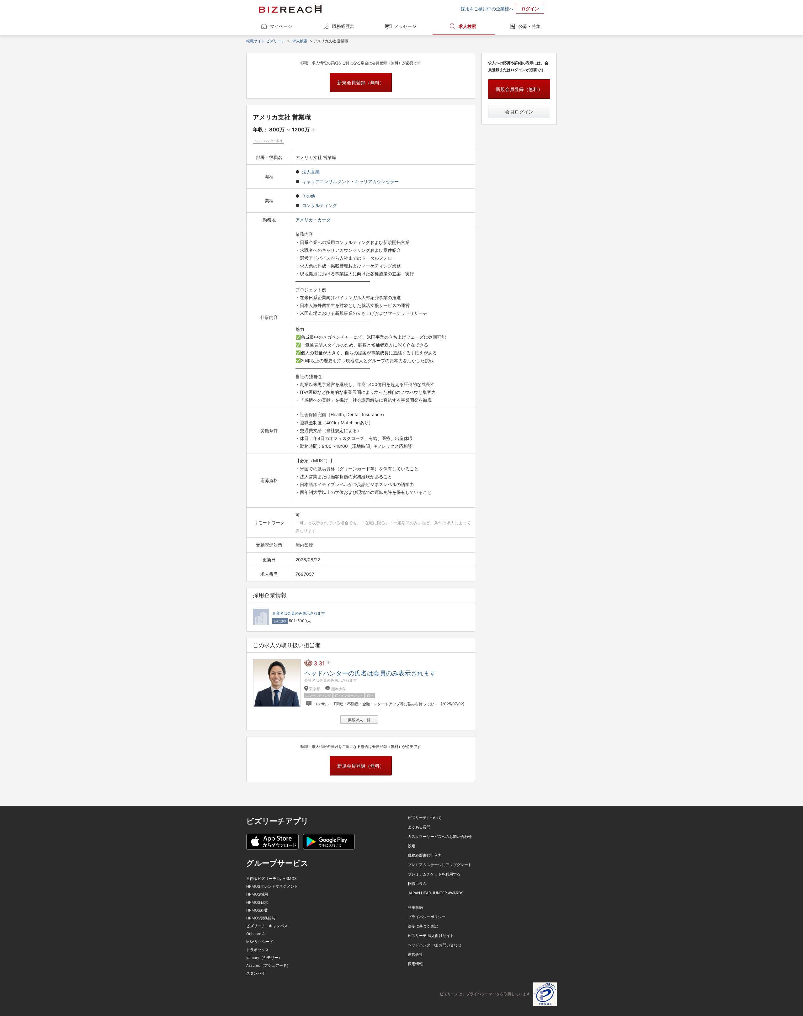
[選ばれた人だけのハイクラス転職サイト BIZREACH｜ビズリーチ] (290, 9)
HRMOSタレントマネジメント (272, 886)
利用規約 (415, 907)
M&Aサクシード (259, 941)
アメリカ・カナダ (313, 219)
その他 (308, 195)
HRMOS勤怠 (257, 902)
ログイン (530, 8)
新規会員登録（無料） (360, 83)
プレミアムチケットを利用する (434, 874)
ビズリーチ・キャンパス (267, 925)
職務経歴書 (343, 26)
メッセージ (405, 26)
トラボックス (257, 949)
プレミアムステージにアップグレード (440, 864)
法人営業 (311, 171)
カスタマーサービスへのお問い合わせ (440, 836)
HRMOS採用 (257, 894)
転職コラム (417, 883)
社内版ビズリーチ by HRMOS (271, 878)
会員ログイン (519, 112)
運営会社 (415, 954)
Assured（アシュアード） (268, 965)
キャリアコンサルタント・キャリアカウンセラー (350, 181)
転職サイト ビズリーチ (265, 41)
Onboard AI (256, 933)
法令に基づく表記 (423, 926)
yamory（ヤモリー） (264, 957)
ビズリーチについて (425, 817)
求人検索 (467, 26)
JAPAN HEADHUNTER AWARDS (436, 893)
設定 (411, 846)
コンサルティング (319, 205)
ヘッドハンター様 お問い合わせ (434, 945)
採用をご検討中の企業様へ (487, 8)
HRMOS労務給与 (260, 918)
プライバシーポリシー (426, 916)
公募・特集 (529, 26)
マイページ (281, 26)
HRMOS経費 (257, 910)
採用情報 (415, 963)
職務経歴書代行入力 (425, 855)
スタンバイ (255, 973)
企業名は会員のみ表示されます (298, 613)
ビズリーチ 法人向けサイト (431, 935)
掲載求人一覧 (359, 719)
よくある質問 (419, 827)
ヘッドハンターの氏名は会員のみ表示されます (370, 673)
